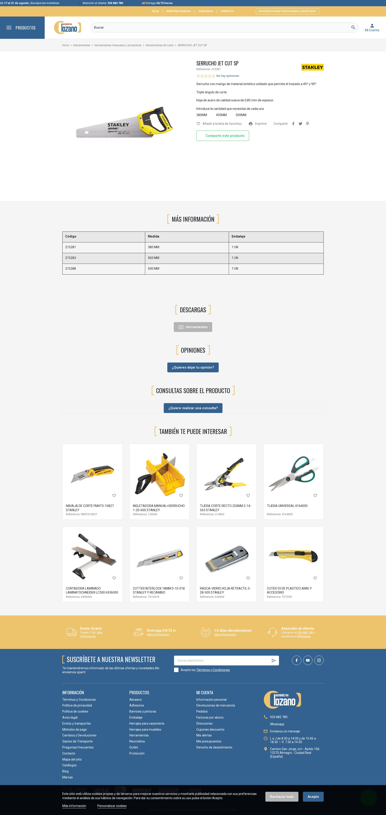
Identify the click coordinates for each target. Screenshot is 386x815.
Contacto (227, 11)
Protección (137, 753)
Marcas (67, 777)
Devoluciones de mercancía (215, 705)
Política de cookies (75, 711)
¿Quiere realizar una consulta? (193, 408)
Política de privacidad (77, 705)
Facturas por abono (210, 717)
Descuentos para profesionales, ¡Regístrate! (287, 11)
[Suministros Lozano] (68, 27)
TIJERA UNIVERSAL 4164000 (287, 506)
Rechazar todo (282, 797)
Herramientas (139, 735)
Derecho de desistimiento (214, 747)
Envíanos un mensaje (285, 731)
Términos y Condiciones (213, 670)
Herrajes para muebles (145, 729)
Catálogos (205, 11)
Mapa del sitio (72, 759)
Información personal (211, 699)
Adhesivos (136, 705)
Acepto (313, 797)
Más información (91, 634)
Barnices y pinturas (142, 711)
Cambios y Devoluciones (79, 735)
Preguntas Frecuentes (78, 747)
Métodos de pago (74, 729)
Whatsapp (304, 636)
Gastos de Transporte (77, 741)
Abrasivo (135, 699)
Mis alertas (204, 735)
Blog (155, 11)
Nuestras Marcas (178, 11)
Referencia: (203, 69)
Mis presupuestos (208, 741)
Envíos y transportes (76, 723)
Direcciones (204, 723)
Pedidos (202, 711)
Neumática (137, 741)
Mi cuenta (204, 692)
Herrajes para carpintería (146, 723)
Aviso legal (70, 717)
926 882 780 (305, 632)
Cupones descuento (210, 729)
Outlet (133, 747)
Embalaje (136, 717)
